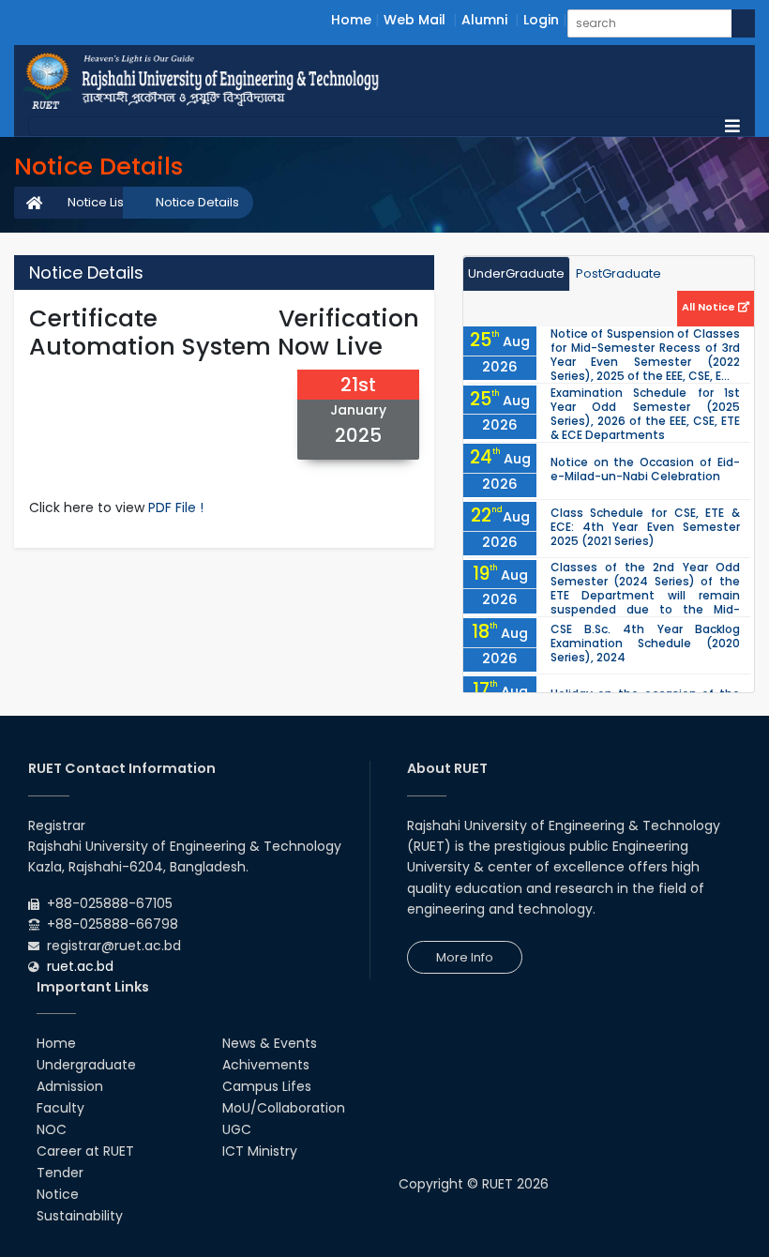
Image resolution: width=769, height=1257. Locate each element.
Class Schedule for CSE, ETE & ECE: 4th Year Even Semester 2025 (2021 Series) (645, 527)
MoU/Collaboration (283, 1107)
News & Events (269, 1043)
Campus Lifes (266, 1086)
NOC (52, 1129)
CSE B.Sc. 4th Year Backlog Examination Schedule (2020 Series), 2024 (645, 643)
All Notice (710, 306)
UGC (236, 1129)
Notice (58, 1194)
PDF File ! (176, 507)
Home (351, 19)
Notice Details (197, 202)
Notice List (98, 202)
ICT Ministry (259, 1151)
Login (541, 19)
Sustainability (80, 1215)
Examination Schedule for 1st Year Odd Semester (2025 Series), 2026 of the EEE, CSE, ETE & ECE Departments (645, 414)
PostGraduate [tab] (618, 273)
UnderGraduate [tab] (516, 273)
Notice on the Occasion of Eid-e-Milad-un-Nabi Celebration (645, 469)
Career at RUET (85, 1151)
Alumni (484, 19)
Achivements (265, 1064)
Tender (60, 1172)
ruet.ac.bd (80, 966)
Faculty (60, 1107)
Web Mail (414, 19)
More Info (464, 957)
